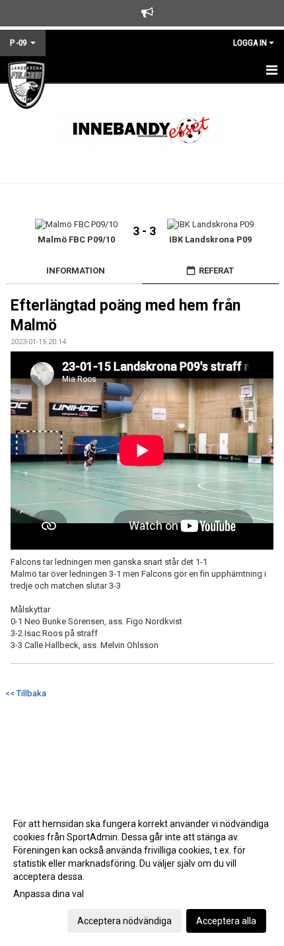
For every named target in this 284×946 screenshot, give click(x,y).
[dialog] (142, 871)
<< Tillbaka (25, 693)
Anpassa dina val (48, 894)
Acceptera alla (226, 921)
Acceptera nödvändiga (124, 921)
